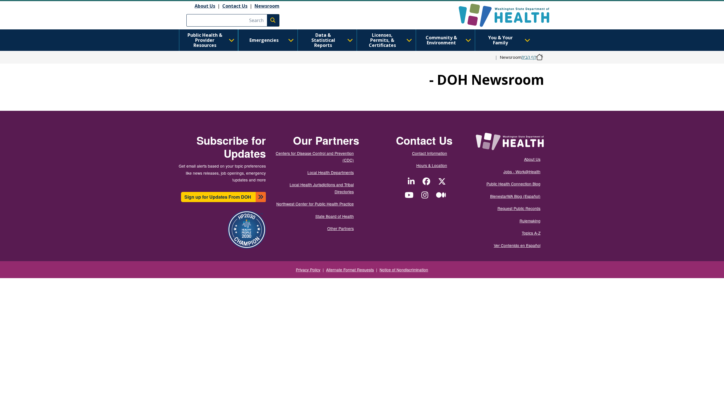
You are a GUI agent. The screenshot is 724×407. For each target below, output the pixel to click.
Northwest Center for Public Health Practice (315, 204)
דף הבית (529, 57)
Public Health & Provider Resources (205, 40)
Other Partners (340, 228)
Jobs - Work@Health (521, 171)
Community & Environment (441, 40)
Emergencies (264, 40)
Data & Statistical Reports (323, 40)
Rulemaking (530, 221)
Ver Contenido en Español (517, 245)
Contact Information (429, 153)
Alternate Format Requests (350, 269)
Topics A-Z (531, 233)
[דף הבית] (499, 15)
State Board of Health (334, 216)
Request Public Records (518, 208)
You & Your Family (500, 40)
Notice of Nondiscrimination (404, 269)
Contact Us (234, 6)
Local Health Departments (330, 172)
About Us (205, 6)
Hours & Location (431, 165)
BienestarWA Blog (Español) (515, 196)
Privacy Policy (308, 269)
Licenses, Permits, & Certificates (382, 40)
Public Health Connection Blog (513, 184)
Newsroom (267, 6)
